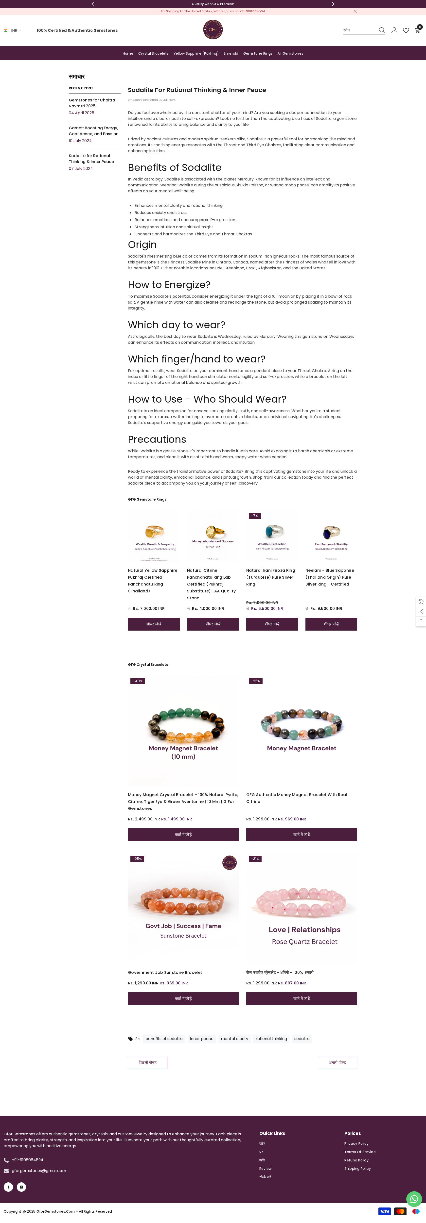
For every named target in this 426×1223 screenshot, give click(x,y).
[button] (421, 602)
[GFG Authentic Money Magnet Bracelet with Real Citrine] (301, 731)
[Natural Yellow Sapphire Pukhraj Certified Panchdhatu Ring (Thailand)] (154, 536)
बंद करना (355, 11)
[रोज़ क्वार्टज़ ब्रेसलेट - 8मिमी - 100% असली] (301, 908)
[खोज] (364, 30)
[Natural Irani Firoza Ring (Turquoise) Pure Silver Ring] (272, 536)
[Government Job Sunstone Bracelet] (183, 908)
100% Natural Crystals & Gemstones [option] (213, 3)
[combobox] (359, 30)
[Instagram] (21, 1187)
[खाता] (394, 30)
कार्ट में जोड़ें (183, 834)
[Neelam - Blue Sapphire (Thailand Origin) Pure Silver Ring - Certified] (331, 536)
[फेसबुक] (8, 1187)
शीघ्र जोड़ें (153, 624)
